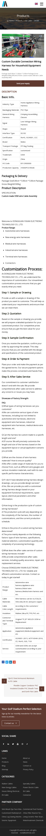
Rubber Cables (7, 784)
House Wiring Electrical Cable (10, 791)
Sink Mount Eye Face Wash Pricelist (12, 809)
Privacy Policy (28, 769)
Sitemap (5, 769)
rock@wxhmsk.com (27, 833)
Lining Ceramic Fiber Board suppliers (33, 817)
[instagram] (22, 744)
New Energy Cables (9, 787)
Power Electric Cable (31, 787)
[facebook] (3, 744)
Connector (27, 795)
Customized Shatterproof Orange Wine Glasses (11, 813)
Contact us (9, 723)
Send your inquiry (23, 83)
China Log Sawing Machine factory (12, 817)
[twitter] (13, 744)
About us (26, 758)
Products (19, 20)
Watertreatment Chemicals (33, 820)
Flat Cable (28, 20)
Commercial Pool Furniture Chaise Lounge (33, 809)
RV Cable (5, 795)
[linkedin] (8, 744)
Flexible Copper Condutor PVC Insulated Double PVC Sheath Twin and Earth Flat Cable (24, 688)
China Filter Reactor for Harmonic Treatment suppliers (32, 813)
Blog (3, 766)
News (25, 762)
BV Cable (26, 791)
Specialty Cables (29, 784)
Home (11, 20)
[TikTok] (27, 744)
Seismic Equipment (9, 820)
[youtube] (17, 744)
